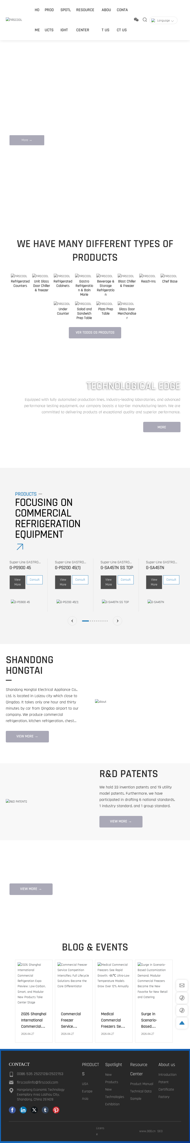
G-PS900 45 (20, 568)
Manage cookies (75, 1132)
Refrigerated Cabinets (63, 283)
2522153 (56, 1073)
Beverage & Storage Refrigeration (105, 288)
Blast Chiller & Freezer (127, 283)
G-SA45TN (155, 568)
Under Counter (63, 311)
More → (27, 140)
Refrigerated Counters (20, 283)
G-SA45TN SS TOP (117, 568)
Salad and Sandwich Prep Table (84, 313)
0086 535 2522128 (32, 1073)
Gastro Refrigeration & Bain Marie (84, 288)
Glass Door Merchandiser (127, 313)
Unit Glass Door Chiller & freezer (41, 286)
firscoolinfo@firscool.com (37, 1082)
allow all (115, 1132)
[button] (27, 210)
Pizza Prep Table (105, 311)
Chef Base (169, 281)
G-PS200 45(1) (68, 568)
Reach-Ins (148, 281)
